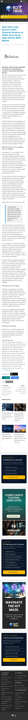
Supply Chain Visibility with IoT (12, 559)
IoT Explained (20, 678)
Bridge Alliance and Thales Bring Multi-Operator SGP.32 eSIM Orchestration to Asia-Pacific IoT (20, 438)
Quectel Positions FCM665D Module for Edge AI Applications (7, 436)
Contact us (18, 703)
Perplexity (7, 377)
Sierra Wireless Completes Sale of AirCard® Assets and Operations (20, 389)
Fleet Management (7, 699)
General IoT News (7, 677)
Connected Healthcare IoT (11, 565)
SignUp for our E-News (20, 701)
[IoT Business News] (14, 8)
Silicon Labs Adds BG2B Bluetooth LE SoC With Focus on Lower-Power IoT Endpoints (19, 416)
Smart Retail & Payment (5, 708)
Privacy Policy (18, 708)
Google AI (16, 377)
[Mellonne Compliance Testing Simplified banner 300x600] (14, 512)
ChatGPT (15, 374)
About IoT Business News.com (19, 694)
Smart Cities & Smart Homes (7, 693)
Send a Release (18, 697)
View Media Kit (14, 660)
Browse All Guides (14, 572)
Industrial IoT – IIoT (7, 686)
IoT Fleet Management (10, 562)
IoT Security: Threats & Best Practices (13, 556)
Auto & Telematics (7, 696)
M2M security (9, 381)
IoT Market (5, 679)
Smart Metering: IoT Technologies (12, 567)
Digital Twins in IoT (9, 551)
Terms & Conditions (20, 706)
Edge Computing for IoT (10, 554)
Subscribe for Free (14, 477)
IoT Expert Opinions (21, 675)
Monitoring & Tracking (5, 689)
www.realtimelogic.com (7, 370)
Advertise (17, 699)
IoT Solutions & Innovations (17, 44)
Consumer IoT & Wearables (5, 702)
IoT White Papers (21, 685)
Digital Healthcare (7, 705)
